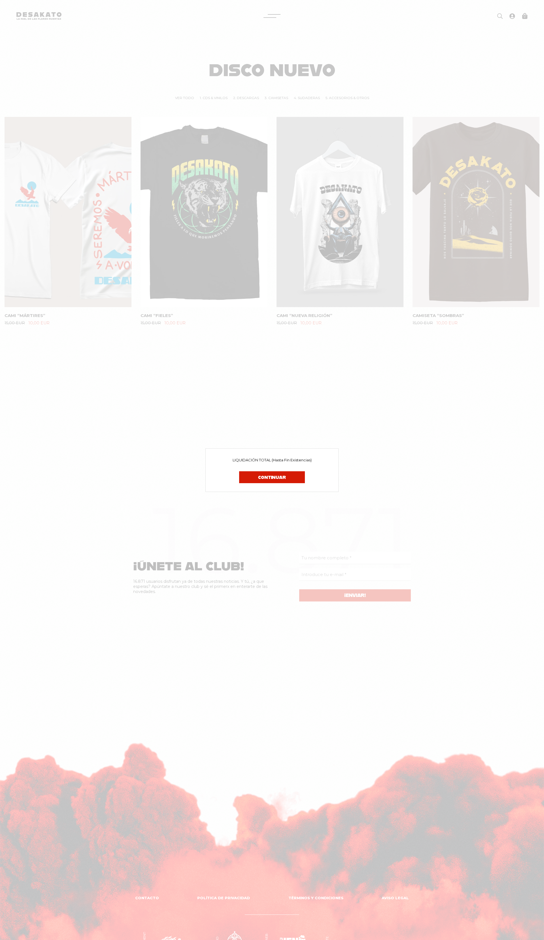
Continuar (272, 477)
